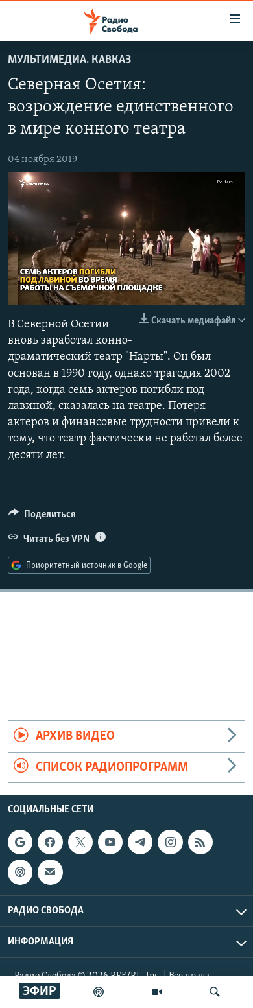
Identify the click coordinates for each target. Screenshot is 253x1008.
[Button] (42, 517)
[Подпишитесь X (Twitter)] (80, 842)
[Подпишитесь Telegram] (140, 842)
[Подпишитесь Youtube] (110, 842)
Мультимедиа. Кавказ (69, 60)
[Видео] (157, 992)
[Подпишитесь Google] (20, 842)
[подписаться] (50, 872)
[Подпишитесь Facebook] (50, 842)
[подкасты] (98, 992)
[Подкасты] (20, 872)
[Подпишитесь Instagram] (170, 842)
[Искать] (214, 992)
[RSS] (200, 842)
